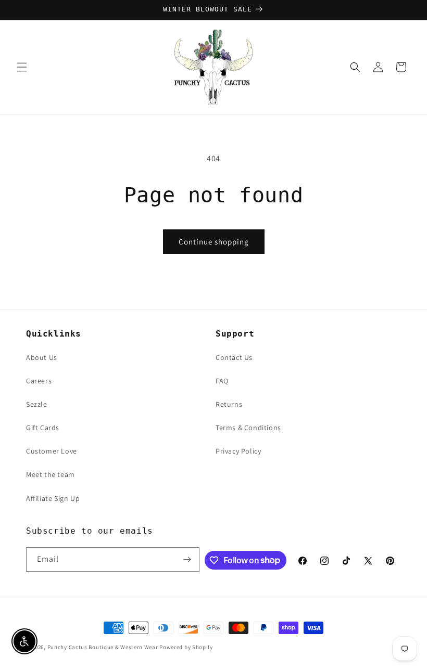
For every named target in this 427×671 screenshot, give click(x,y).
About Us (41, 357)
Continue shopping (214, 242)
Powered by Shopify (186, 647)
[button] (21, 67)
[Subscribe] (187, 559)
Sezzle (36, 404)
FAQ (222, 380)
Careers (39, 380)
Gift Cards (42, 427)
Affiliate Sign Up (53, 498)
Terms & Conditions (248, 427)
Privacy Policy (238, 451)
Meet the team (50, 474)
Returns (229, 404)
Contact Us (234, 357)
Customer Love (51, 451)
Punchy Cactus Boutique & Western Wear (102, 647)
